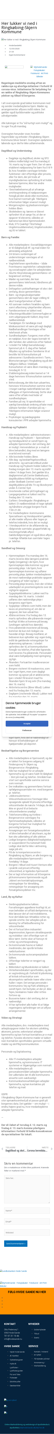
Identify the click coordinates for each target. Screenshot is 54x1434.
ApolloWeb (14, 1428)
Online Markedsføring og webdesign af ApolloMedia (26, 1424)
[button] (48, 6)
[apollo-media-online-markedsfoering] (14, 70)
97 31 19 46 (13, 1336)
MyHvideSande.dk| (28, 1428)
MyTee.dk (40, 1428)
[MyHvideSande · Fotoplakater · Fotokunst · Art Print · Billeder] (39, 71)
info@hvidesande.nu (13, 1339)
